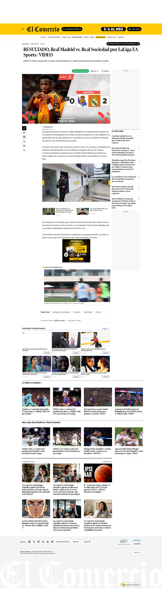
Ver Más (98, 312)
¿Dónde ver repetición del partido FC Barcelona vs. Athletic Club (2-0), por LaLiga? (36, 411)
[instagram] (38, 542)
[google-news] (52, 542)
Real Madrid (76, 312)
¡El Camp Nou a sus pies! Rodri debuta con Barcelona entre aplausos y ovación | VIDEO (96, 411)
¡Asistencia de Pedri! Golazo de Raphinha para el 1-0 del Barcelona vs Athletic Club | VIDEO (128, 411)
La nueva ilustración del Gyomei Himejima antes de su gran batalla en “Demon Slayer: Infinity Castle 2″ (35, 524)
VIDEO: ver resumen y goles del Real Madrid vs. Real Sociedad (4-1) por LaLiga (66, 451)
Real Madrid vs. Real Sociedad (61, 312)
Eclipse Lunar (66, 37)
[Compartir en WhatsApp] (24, 132)
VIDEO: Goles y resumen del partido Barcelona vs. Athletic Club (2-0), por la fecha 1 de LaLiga (67, 411)
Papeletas (121, 37)
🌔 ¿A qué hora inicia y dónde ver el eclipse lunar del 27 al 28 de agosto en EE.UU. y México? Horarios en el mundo (97, 488)
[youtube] (43, 542)
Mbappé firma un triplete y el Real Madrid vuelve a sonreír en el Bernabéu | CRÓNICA (97, 451)
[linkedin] (48, 542)
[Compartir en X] (24, 141)
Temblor (86, 37)
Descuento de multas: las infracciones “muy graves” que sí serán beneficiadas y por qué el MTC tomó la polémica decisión (123, 151)
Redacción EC (49, 127)
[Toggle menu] (23, 29)
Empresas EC (100, 37)
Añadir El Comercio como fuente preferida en (123, 43)
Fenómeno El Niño (54, 37)
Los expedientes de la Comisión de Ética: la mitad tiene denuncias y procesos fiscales (124, 179)
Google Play (87, 541)
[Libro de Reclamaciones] (137, 542)
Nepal (92, 37)
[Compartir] (24, 128)
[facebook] (29, 542)
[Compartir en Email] (24, 146)
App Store (76, 541)
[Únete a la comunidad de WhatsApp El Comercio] (80, 71)
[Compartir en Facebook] (24, 137)
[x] (34, 542)
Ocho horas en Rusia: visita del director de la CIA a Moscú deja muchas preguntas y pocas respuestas (123, 189)
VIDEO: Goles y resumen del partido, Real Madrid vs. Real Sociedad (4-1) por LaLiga (33, 451)
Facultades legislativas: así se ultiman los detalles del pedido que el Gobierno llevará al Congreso (123, 139)
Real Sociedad (88, 312)
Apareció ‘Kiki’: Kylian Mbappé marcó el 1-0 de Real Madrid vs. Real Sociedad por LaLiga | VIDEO (129, 451)
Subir (135, 552)
